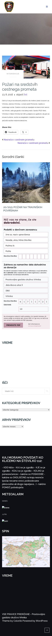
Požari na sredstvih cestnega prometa (19, 87)
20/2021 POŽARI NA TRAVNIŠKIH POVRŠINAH (22, 209)
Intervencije (13, 74)
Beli (25, 94)
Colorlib (17, 621)
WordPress (42, 621)
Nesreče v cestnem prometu (19, 139)
